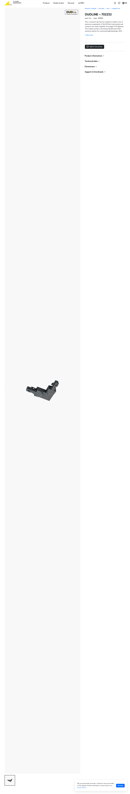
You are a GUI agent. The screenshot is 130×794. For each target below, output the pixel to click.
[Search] (115, 3)
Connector (116, 8)
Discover (71, 3)
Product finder (90, 8)
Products (46, 3)
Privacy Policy (81, 787)
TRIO (107, 8)
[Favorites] (119, 3)
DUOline (101, 8)
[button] (10, 780)
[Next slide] (78, 390)
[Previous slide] (6, 390)
